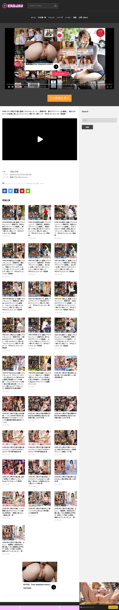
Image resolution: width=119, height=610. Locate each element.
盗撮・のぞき (40, 183)
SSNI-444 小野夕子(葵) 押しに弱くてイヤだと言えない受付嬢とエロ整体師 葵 (39, 511)
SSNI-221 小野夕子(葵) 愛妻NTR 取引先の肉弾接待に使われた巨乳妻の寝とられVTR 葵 (39, 416)
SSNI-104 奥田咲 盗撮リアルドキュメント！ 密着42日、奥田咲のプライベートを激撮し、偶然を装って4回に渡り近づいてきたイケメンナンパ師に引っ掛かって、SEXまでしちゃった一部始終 (39, 228)
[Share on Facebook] (4, 191)
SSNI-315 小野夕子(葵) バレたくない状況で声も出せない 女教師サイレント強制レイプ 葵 (65, 449)
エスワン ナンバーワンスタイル (20, 174)
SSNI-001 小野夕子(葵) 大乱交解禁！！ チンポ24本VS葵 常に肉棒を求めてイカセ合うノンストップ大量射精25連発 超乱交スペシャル (13, 418)
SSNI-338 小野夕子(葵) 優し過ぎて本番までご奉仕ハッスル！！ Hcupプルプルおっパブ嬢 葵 (13, 479)
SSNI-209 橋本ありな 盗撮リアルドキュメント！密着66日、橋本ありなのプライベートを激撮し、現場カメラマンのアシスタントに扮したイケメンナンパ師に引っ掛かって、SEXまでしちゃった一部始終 (13, 267)
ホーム (33, 17)
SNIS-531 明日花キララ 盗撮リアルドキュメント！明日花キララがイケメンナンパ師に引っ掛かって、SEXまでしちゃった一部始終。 (39, 303)
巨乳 (34, 183)
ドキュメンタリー (16, 183)
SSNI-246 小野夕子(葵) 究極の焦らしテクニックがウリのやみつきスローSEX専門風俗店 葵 (13, 449)
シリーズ (60, 17)
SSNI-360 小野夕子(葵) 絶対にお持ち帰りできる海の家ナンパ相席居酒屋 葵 (65, 375)
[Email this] (28, 191)
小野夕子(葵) (14, 171)
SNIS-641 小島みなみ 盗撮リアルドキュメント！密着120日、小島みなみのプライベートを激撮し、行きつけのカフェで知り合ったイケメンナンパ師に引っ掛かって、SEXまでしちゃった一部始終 (13, 341)
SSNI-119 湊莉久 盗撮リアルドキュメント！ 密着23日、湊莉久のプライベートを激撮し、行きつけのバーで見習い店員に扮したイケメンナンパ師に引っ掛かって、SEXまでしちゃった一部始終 (66, 228)
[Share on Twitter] (10, 191)
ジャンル (51, 17)
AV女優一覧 (42, 17)
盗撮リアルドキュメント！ (19, 177)
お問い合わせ (83, 17)
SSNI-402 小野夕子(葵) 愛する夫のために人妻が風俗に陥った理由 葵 (65, 479)
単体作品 (29, 183)
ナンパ (24, 183)
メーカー (68, 17)
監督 (74, 17)
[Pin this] (22, 191)
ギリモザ (8, 183)
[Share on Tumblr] (16, 191)
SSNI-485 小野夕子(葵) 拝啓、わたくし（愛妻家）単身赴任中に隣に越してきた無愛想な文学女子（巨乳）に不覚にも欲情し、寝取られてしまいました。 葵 (65, 513)
